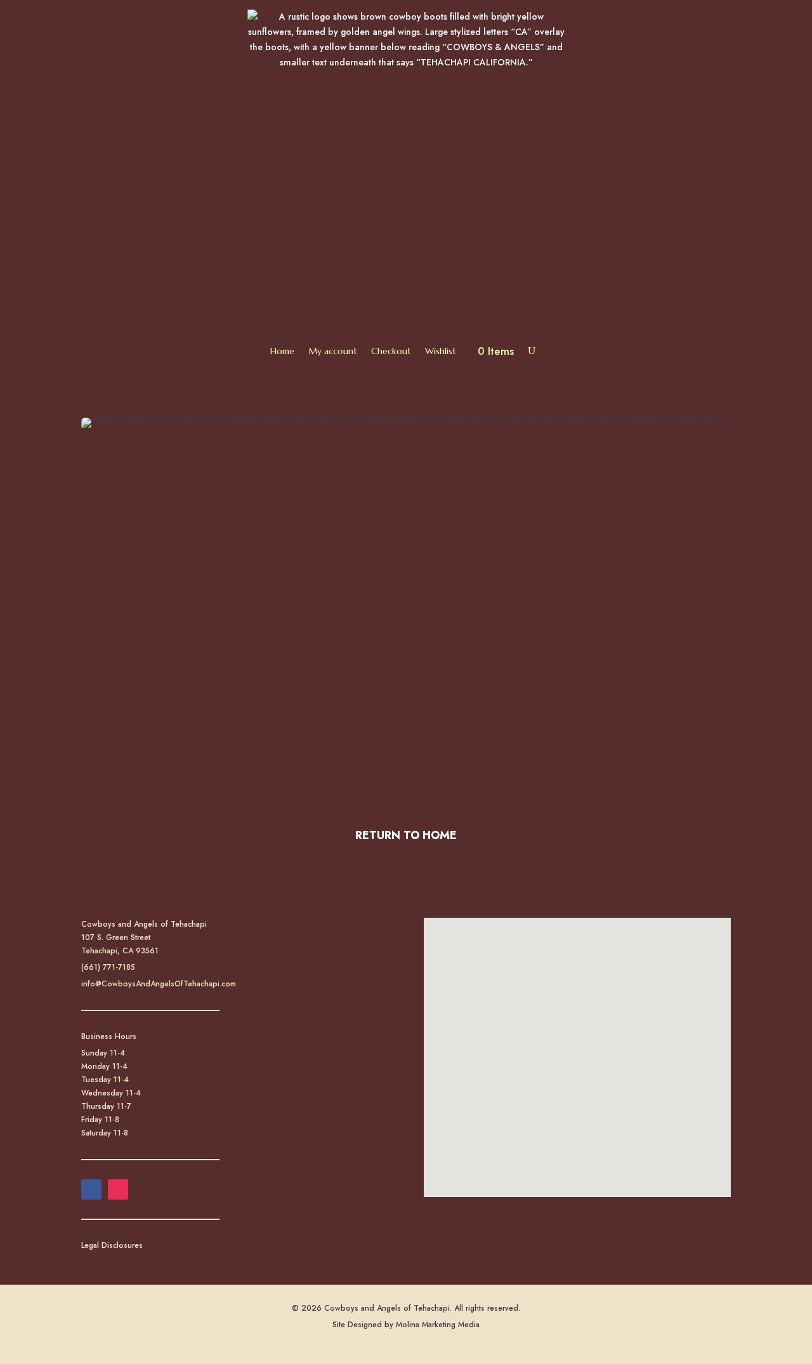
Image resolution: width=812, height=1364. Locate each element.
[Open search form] (531, 351)
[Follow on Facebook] (91, 1189)
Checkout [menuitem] (391, 351)
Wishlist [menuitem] (440, 351)
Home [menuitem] (282, 351)
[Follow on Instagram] (118, 1189)
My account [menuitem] (332, 351)
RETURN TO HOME (406, 835)
